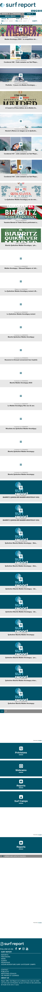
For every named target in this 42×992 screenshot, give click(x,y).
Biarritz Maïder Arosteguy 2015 (21, 383)
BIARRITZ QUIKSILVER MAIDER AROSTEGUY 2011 (21, 497)
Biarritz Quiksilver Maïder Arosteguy (21, 451)
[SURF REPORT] (12, 945)
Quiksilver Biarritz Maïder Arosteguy (21, 634)
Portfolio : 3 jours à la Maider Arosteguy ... (21, 85)
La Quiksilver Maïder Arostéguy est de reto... (21, 199)
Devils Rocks (10, 16)
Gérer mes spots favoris (15, 856)
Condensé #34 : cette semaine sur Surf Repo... (21, 176)
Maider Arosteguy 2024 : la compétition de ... (21, 39)
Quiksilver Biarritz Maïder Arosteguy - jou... (21, 657)
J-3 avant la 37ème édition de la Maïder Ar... (21, 108)
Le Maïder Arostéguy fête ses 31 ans (21, 405)
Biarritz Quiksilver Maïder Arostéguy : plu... (21, 245)
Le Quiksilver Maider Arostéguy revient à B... (21, 291)
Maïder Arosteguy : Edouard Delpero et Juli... (21, 268)
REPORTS (4, 955)
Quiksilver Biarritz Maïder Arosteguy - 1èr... (21, 589)
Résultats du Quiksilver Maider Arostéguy (21, 428)
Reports (21, 785)
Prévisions (5, 957)
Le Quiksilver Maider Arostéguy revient (21, 314)
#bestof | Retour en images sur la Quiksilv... (21, 131)
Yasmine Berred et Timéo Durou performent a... (21, 222)
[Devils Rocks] (1, 23)
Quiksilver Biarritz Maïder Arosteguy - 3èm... (21, 543)
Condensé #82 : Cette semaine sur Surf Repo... (21, 62)
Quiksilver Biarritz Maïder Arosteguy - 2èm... (21, 566)
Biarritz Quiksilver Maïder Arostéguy (21, 337)
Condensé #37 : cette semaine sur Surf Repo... (21, 154)
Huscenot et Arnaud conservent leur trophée (21, 360)
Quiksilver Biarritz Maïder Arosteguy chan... (21, 680)
